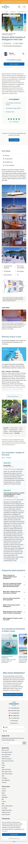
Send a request (14, 64)
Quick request (6, 814)
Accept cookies (14, 834)
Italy (3, 803)
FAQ (3, 763)
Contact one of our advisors (12, 694)
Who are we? (5, 750)
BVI (3, 799)
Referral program (7, 759)
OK (24, 743)
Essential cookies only (14, 838)
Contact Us (15, 723)
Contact (4, 782)
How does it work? (7, 752)
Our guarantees (6, 754)
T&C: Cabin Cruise (7, 771)
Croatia (4, 788)
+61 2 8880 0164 (14, 715)
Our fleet (4, 808)
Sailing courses (6, 812)
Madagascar (13, 11)
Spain (3, 793)
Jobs (3, 767)
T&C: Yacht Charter (7, 774)
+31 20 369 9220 (14, 718)
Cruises (6, 11)
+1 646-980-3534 (14, 708)
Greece (4, 791)
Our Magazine (6, 780)
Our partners (5, 756)
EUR (6, 727)
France (4, 801)
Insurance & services (8, 761)
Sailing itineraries (7, 810)
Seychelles (5, 797)
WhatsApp (15, 720)
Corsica (4, 795)
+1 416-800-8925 (14, 713)
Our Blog (4, 778)
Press (3, 765)
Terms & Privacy (6, 769)
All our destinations (7, 806)
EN (6, 731)
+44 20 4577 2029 (14, 710)
